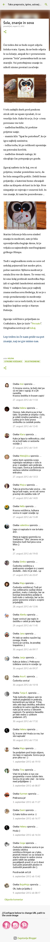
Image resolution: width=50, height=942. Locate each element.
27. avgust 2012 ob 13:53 (25, 476)
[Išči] (46, 4)
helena (23, 408)
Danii (22, 810)
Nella (22, 506)
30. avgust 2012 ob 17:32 (25, 721)
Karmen (24, 793)
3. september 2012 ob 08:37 (26, 785)
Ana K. (23, 676)
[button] (5, 32)
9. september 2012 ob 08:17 (26, 893)
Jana (22, 633)
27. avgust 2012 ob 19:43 (25, 553)
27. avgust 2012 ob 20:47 (25, 575)
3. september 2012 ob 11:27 (26, 802)
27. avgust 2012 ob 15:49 (25, 517)
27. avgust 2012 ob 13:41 (25, 447)
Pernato (36, 323)
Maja (22, 583)
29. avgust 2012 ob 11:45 (25, 625)
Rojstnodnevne (32, 361)
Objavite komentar (13, 899)
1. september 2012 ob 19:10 (26, 761)
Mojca (23, 485)
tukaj (32, 328)
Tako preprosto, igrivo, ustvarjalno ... (27, 4)
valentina (24, 525)
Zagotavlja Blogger (27, 938)
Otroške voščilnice (13, 361)
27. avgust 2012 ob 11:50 (25, 400)
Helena (23, 729)
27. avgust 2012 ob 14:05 (25, 498)
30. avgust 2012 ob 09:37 (25, 668)
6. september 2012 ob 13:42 (26, 876)
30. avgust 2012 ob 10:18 (25, 685)
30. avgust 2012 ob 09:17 (25, 649)
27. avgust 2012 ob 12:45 (25, 426)
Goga (22, 843)
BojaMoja (24, 884)
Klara (22, 434)
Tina (22, 769)
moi (22, 384)
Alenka (23, 614)
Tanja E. (24, 693)
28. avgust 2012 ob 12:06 (25, 606)
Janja (22, 657)
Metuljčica (25, 456)
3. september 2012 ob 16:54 (26, 835)
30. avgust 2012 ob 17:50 (25, 740)
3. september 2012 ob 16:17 (26, 818)
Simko (23, 561)
